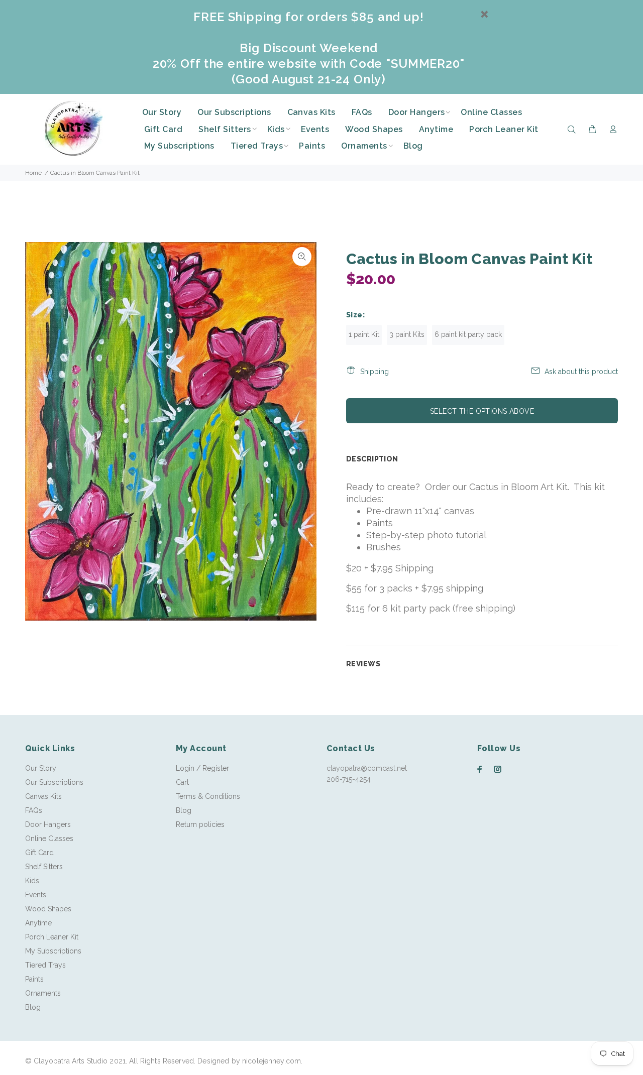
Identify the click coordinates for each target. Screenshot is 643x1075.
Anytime (38, 923)
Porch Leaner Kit (51, 937)
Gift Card (39, 853)
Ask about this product (581, 372)
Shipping (374, 372)
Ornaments (43, 993)
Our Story (40, 768)
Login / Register (202, 768)
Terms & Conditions (208, 796)
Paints (34, 979)
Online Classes (49, 838)
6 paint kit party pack (468, 334)
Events (35, 895)
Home (33, 172)
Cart (182, 782)
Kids (32, 881)
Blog (33, 1007)
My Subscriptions (53, 951)
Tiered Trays (45, 965)
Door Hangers (48, 824)
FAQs (33, 810)
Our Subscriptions (54, 782)
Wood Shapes (48, 909)
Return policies (200, 824)
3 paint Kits (406, 334)
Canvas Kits (43, 796)
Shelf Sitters (44, 867)
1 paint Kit (364, 334)
